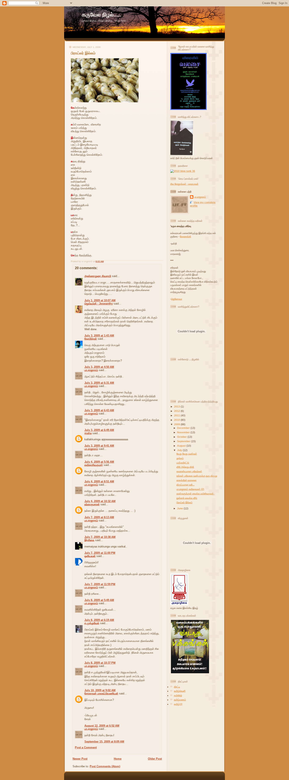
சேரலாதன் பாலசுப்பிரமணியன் (101, 693)
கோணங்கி (185, 236)
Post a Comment (86, 747)
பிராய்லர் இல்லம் (83, 53)
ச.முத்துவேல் (91, 623)
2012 (177, 411)
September (184, 441)
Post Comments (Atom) (105, 766)
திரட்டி (177, 686)
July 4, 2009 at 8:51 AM (99, 481)
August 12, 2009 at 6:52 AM (101, 725)
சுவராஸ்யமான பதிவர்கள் (189, 471)
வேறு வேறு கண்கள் (186, 453)
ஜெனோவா (176, 299)
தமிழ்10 (178, 704)
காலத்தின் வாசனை (186, 480)
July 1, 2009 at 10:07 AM (100, 300)
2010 (177, 419)
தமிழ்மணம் (180, 699)
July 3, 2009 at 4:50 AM (99, 367)
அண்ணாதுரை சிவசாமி (97, 276)
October (182, 436)
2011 (177, 415)
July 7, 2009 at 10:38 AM (100, 537)
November (183, 432)
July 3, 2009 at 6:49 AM (99, 430)
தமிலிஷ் (178, 695)
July (180, 450)
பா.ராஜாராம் (91, 370)
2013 (177, 406)
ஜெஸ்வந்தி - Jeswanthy (98, 303)
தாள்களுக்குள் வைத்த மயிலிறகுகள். (195, 493)
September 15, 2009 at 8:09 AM (104, 741)
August (181, 445)
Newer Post (80, 758)
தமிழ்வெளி (180, 691)
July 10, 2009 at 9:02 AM (100, 690)
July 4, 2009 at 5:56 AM (99, 461)
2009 (177, 424)
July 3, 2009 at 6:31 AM (99, 382)
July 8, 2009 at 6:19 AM (99, 620)
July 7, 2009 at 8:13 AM (99, 517)
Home (117, 758)
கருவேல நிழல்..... (101, 14)
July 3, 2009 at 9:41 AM (99, 445)
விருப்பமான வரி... (185, 484)
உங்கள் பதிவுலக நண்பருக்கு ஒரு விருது (196, 475)
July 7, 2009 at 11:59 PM (99, 584)
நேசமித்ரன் (90, 338)
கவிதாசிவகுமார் (93, 465)
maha (88, 433)
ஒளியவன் (90, 556)
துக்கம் (180, 458)
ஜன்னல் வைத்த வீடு (186, 498)
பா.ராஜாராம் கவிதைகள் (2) (190, 489)
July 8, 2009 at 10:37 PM (100, 662)
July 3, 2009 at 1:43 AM (99, 335)
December (183, 428)
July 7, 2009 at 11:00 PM (99, 552)
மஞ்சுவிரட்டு (182, 462)
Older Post (155, 758)
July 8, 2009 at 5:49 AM (99, 600)
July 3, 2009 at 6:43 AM (99, 410)
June (180, 508)
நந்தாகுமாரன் (92, 504)
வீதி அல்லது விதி (185, 467)
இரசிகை (89, 540)
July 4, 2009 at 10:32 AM (100, 501)
